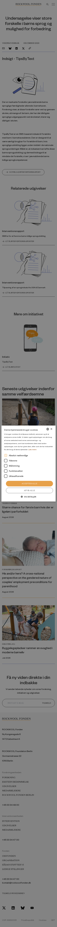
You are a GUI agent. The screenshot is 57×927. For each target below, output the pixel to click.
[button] (28, 496)
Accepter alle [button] (29, 483)
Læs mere (32, 449)
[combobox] (47, 429)
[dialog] (28, 464)
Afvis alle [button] (29, 490)
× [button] (51, 429)
